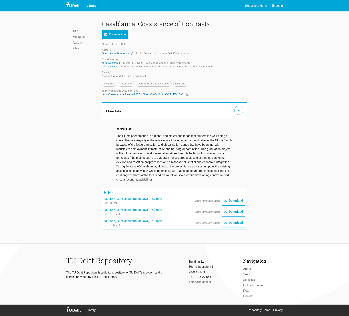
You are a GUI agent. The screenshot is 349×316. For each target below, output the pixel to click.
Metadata (79, 36)
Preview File (115, 34)
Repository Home (256, 5)
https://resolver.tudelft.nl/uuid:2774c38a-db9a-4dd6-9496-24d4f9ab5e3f (143, 94)
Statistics (249, 279)
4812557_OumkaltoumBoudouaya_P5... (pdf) (133, 198)
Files (76, 48)
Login (277, 6)
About (247, 268)
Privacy (278, 310)
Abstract (78, 42)
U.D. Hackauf (110, 66)
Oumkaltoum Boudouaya (116, 53)
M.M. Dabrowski (111, 62)
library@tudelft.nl (200, 281)
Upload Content (253, 285)
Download (233, 200)
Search (247, 274)
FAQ (246, 290)
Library (92, 5)
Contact (248, 296)
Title (75, 31)
